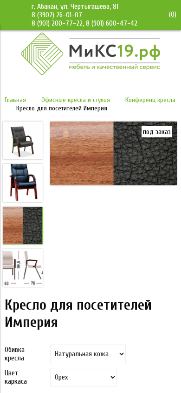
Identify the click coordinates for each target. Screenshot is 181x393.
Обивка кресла (15, 354)
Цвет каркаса (16, 377)
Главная (15, 100)
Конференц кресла (150, 100)
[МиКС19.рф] (90, 72)
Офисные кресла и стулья (75, 100)
